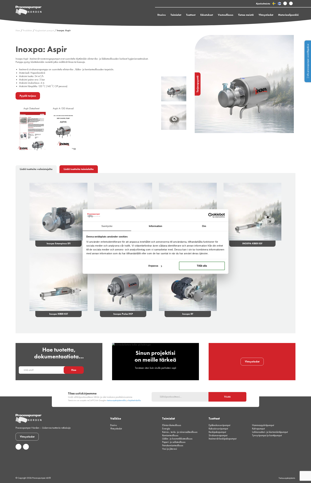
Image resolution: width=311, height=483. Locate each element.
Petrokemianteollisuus (172, 445)
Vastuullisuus (225, 15)
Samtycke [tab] (107, 226)
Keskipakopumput (217, 432)
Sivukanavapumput (218, 435)
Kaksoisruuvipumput (218, 428)
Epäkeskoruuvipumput (219, 425)
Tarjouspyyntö (197, 84)
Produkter (27, 30)
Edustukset (206, 15)
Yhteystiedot (266, 15)
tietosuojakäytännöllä (116, 400)
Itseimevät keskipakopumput (222, 438)
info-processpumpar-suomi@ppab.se (307, 60)
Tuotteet (191, 15)
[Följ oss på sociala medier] (18, 448)
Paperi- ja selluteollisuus (173, 442)
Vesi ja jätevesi (169, 448)
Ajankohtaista (263, 3)
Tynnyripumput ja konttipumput (267, 435)
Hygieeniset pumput (44, 30)
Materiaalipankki (288, 15)
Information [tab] (155, 226)
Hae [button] (73, 370)
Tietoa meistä (246, 15)
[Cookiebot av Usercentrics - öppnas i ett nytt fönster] (210, 215)
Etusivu (161, 15)
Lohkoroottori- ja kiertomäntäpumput (270, 432)
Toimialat (176, 15)
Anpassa (153, 265)
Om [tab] (204, 226)
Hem (18, 30)
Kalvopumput (258, 428)
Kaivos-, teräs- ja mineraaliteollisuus (179, 432)
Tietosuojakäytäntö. (287, 478)
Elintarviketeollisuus (171, 425)
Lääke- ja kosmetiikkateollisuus (177, 438)
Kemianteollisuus (170, 435)
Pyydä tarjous (28, 95)
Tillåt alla (202, 265)
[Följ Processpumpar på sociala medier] (285, 3)
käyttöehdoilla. (134, 400)
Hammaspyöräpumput (263, 425)
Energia (166, 428)
